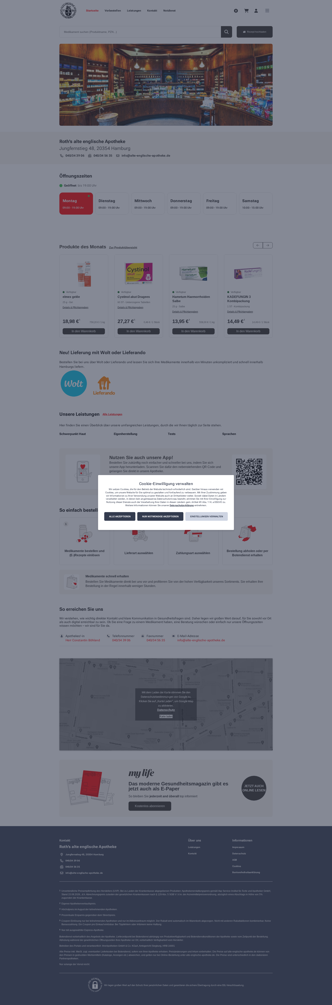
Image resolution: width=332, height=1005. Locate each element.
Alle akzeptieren (120, 516)
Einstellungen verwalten (206, 516)
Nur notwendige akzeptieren (160, 516)
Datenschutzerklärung (182, 505)
